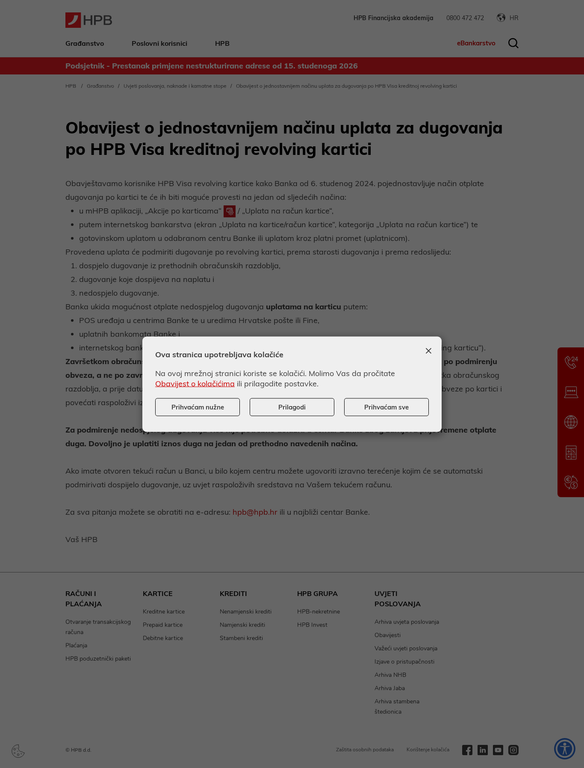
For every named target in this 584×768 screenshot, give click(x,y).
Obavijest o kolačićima (195, 383)
